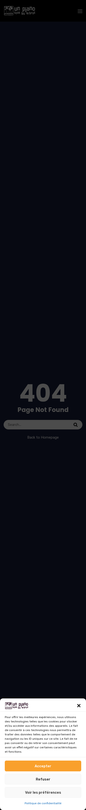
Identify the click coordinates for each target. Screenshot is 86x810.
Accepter (43, 766)
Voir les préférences (43, 792)
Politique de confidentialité (43, 803)
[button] (78, 705)
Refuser (43, 779)
